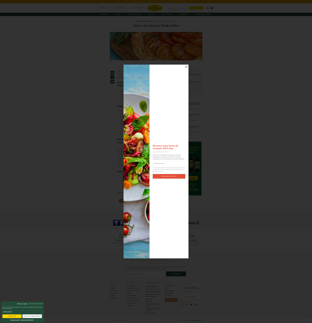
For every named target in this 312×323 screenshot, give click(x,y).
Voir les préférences (32, 316)
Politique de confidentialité (27, 320)
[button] (186, 66)
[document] (156, 161)
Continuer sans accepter (36, 303)
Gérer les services (7, 311)
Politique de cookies (15, 320)
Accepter (12, 316)
